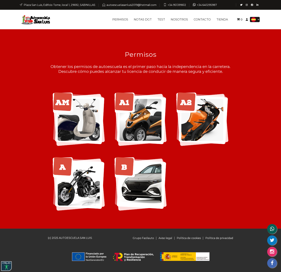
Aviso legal (165, 238)
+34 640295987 (207, 5)
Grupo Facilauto (143, 238)
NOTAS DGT (143, 19)
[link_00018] (140, 183)
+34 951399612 (177, 5)
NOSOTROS (179, 19)
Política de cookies (189, 238)
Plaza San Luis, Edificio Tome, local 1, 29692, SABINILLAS (59, 5)
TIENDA (222, 19)
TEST (161, 19)
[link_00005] (35, 19)
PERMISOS (120, 19)
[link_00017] (78, 183)
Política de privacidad (219, 238)
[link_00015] (140, 118)
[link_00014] (78, 118)
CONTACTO (202, 19)
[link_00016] (202, 118)
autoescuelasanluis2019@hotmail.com (131, 5)
